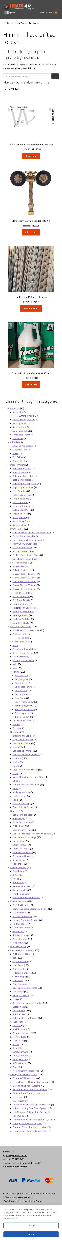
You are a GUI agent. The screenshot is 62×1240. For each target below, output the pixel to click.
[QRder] (6, 12)
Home (9, 23)
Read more (31, 155)
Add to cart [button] (31, 232)
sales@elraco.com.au (16, 1155)
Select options (31, 308)
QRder (12, 12)
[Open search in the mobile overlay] (31, 76)
